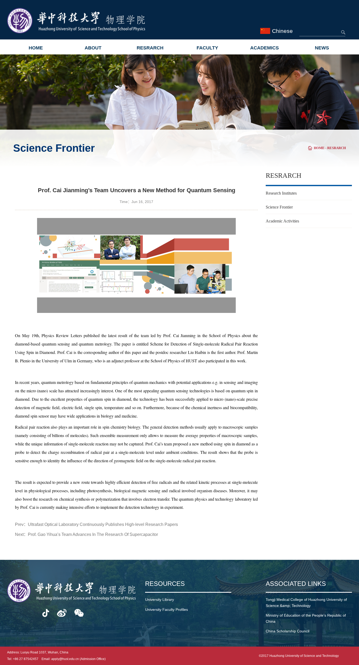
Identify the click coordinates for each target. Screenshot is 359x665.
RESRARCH (150, 47)
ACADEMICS (264, 47)
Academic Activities (282, 221)
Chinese (282, 31)
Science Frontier (279, 207)
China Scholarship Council (287, 631)
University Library (159, 599)
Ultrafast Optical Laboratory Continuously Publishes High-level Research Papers (103, 524)
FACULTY (207, 47)
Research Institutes (281, 193)
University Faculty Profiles (166, 609)
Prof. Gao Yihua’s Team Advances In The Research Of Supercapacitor (93, 534)
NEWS (322, 47)
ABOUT (93, 47)
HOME (36, 47)
